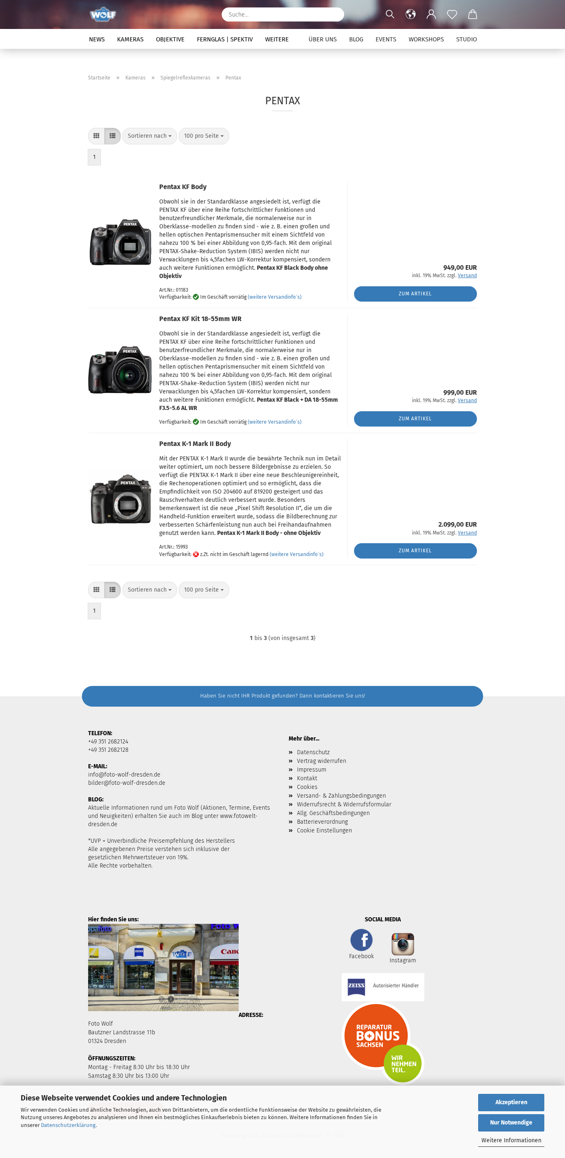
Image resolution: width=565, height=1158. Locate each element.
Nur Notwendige (511, 1122)
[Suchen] (333, 14)
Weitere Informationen (511, 1140)
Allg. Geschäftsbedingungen (333, 813)
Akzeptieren (511, 1102)
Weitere (277, 39)
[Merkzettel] (452, 14)
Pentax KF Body (182, 187)
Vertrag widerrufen (321, 761)
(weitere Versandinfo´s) (275, 297)
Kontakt (307, 778)
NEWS (97, 39)
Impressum (311, 769)
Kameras (130, 39)
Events (386, 39)
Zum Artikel (415, 294)
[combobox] (149, 136)
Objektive (170, 39)
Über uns (323, 39)
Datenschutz (313, 752)
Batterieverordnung (322, 821)
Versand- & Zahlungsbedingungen (341, 795)
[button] (410, 14)
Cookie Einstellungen (324, 830)
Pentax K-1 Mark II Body (195, 444)
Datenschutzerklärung (68, 1125)
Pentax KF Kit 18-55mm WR (200, 319)
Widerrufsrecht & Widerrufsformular (344, 804)
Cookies (307, 787)
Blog (356, 39)
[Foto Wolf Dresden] (106, 14)
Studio (466, 39)
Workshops (426, 39)
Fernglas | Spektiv (225, 39)
